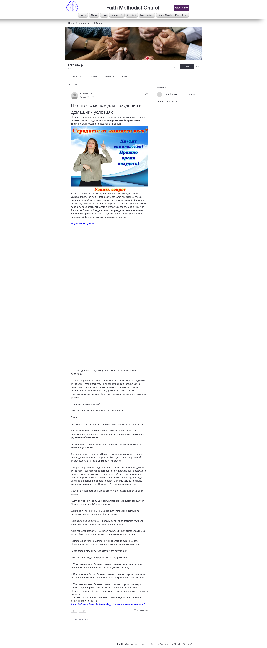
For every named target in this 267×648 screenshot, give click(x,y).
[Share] (146, 93)
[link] (77, 76)
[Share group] (197, 66)
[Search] (173, 66)
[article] (109, 358)
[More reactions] (82, 611)
